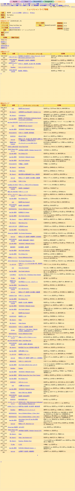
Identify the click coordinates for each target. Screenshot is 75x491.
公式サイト (26, 12)
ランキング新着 (35, 4)
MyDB (15, 1)
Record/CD (37, 1)
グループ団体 (24, 5)
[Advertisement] (37, 88)
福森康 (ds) (4, 47)
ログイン (73, 6)
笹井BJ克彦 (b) (5, 45)
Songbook (48, 1)
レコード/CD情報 (16, 12)
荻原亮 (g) (4, 42)
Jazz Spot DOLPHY (15, 27)
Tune (26, 1)
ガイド (9, 4)
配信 (35, 5)
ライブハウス (49, 4)
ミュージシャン (9, 5)
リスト (17, 4)
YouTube (47, 5)
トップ (62, 5)
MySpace (32, 12)
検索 (3, 4)
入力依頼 (26, 4)
